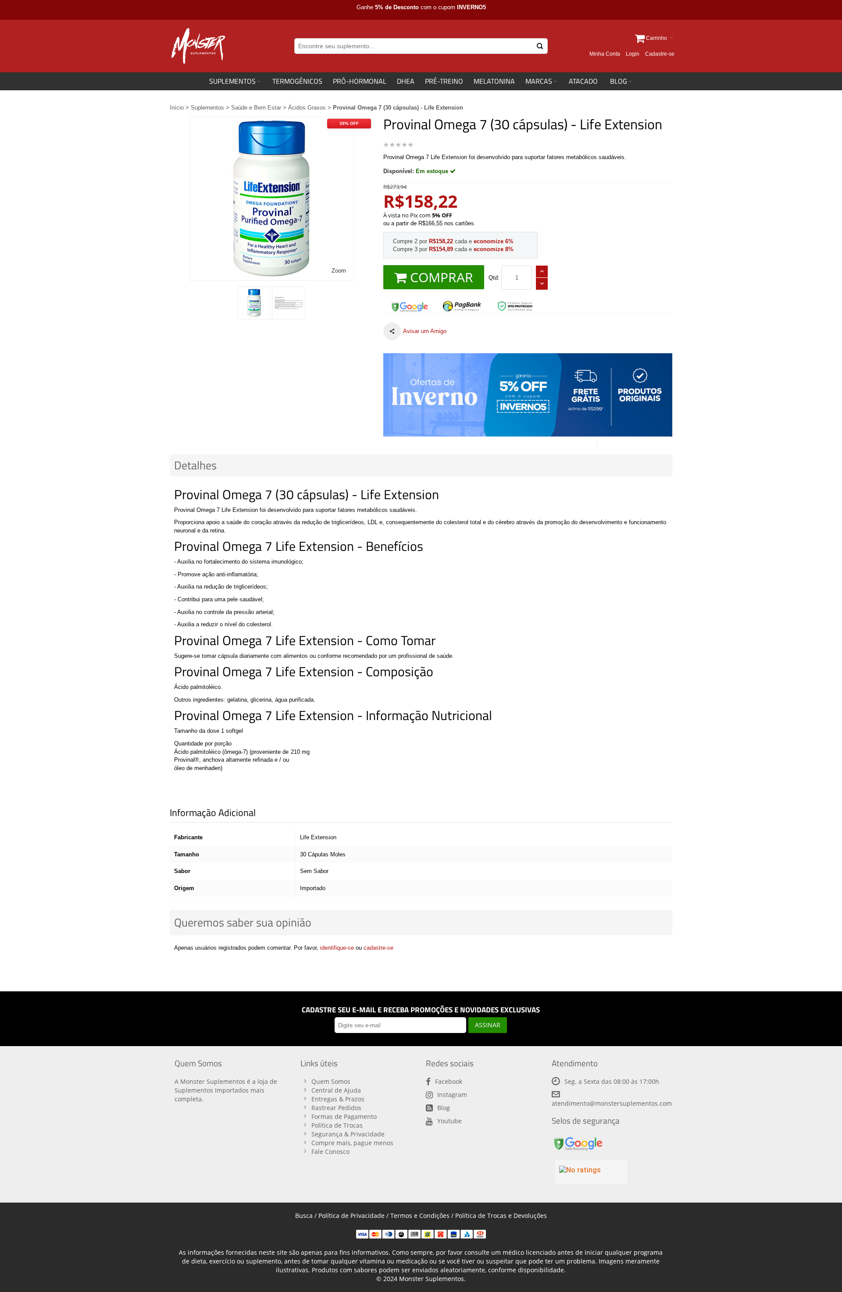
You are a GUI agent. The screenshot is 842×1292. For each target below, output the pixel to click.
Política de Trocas (337, 1125)
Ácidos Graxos (307, 107)
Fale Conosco (330, 1151)
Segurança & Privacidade (348, 1134)
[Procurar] (539, 46)
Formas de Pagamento (344, 1116)
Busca (304, 1215)
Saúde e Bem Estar (256, 107)
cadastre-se (378, 947)
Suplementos (207, 107)
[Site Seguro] (409, 304)
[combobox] (420, 46)
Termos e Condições (420, 1215)
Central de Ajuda (336, 1090)
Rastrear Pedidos (336, 1108)
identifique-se (337, 947)
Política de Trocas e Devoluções (501, 1215)
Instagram (452, 1094)
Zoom (339, 270)
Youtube (449, 1121)
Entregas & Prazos (337, 1099)
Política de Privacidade (351, 1215)
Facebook (448, 1081)
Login (632, 54)
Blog (443, 1108)
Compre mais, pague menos (352, 1143)
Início (177, 107)
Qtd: (494, 277)
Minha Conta (604, 54)
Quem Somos (330, 1081)
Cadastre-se (659, 54)
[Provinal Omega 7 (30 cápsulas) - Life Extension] (254, 303)
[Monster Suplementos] (197, 46)
